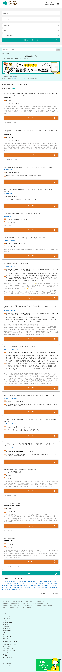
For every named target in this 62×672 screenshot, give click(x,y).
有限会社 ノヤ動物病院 (10, 240)
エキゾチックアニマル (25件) (25, 583)
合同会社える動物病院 (9, 266)
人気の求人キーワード (9, 622)
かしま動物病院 (8, 169)
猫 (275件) (12, 581)
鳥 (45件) (18, 581)
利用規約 (14, 78)
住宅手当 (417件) (7, 587)
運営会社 (5, 638)
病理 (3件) (13, 583)
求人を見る (31, 118)
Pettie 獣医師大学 (7, 658)
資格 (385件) (53, 583)
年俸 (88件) (37, 585)
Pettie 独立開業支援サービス (10, 648)
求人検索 (47, 4)
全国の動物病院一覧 (8, 626)
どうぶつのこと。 (7, 663)
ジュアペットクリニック (10, 423)
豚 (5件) (24, 581)
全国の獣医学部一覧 (8, 630)
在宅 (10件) (5, 585)
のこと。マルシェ (7, 665)
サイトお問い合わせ (8, 636)
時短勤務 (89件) (53, 587)
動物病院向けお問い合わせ (10, 650)
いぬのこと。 (6, 659)
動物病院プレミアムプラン (10, 644)
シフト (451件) (6, 589)
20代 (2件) (39, 581)
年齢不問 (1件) (21, 585)
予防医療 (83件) (16, 589)
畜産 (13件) (13, 585)
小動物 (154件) (31, 581)
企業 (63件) (38, 583)
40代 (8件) (53, 581)
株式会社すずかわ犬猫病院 (10, 398)
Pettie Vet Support (8, 652)
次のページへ (31, 573)
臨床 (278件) (6, 583)
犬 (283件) (5, 581)
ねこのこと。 (6, 661)
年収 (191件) (45, 583)
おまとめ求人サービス (9, 646)
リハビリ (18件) (36, 587)
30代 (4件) (46, 581)
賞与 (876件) (30, 585)
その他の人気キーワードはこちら (49, 593)
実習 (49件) (44, 587)
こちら (13, 76)
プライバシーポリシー (22, 78)
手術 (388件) (27, 587)
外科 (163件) (53, 585)
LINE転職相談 (6, 618)
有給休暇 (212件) (18, 587)
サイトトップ (6, 616)
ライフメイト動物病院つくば (11, 349)
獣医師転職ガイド (7, 628)
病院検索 (52, 4)
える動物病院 (7, 216)
